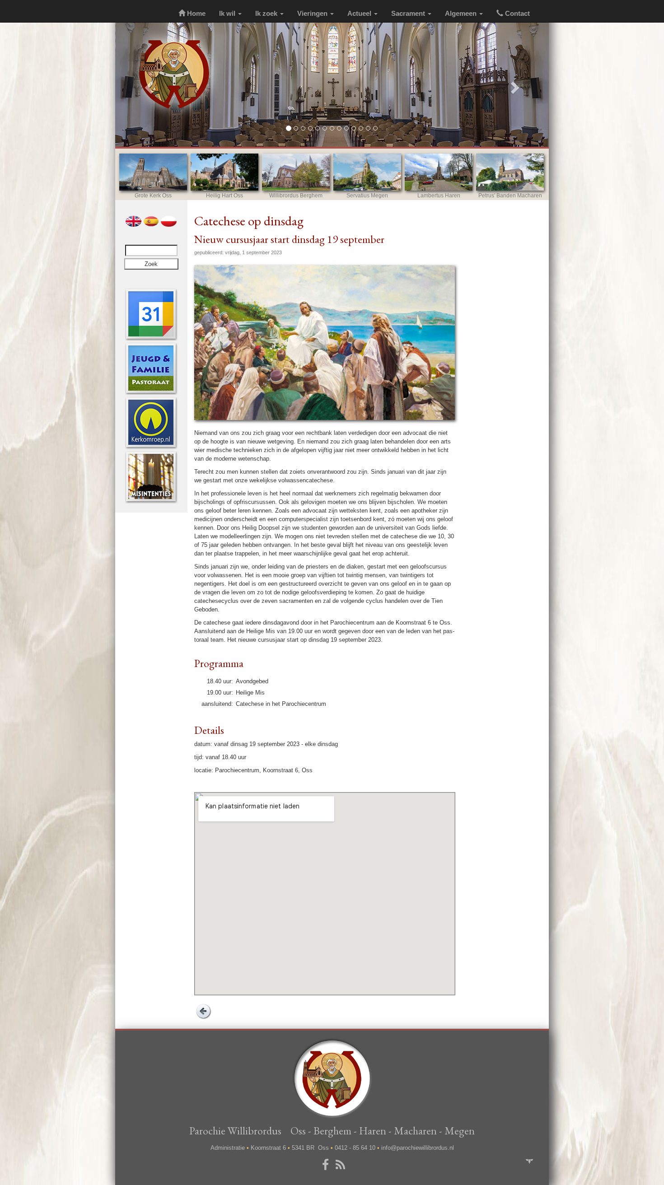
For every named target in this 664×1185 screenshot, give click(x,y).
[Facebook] (327, 1165)
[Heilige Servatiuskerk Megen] (367, 171)
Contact (516, 13)
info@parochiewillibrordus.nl (417, 1147)
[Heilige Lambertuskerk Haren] (438, 171)
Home (195, 13)
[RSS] (342, 1165)
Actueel (360, 13)
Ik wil (228, 13)
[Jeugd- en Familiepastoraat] (151, 367)
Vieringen (313, 13)
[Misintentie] (151, 476)
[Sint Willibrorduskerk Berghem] (296, 171)
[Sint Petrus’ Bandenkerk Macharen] (510, 171)
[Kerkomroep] (151, 422)
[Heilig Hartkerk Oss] (224, 171)
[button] (147, 85)
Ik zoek (267, 13)
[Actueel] (151, 313)
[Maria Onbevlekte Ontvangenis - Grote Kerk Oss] (153, 171)
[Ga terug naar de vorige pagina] (203, 1011)
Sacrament (409, 13)
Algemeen (461, 13)
